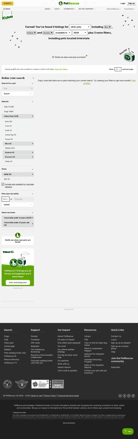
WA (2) (7, 179)
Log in (114, 339)
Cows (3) (8, 126)
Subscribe (115, 367)
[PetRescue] (69, 3)
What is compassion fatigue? (93, 349)
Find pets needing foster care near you (42, 361)
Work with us (63, 364)
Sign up (131, 3)
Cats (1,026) (9, 107)
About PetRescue (65, 336)
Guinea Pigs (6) (10, 135)
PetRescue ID (10, 356)
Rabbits (7, 349)
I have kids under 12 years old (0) (16, 223)
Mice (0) (8, 144)
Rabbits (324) (10, 148)
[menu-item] (129, 9)
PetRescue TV (10, 363)
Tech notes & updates (67, 370)
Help (113, 352)
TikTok (133, 395)
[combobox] (6, 199)
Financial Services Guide (68, 395)
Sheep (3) (8, 161)
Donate (7, 3)
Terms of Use (36, 395)
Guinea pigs (9, 346)
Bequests (35, 346)
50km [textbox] (5, 199)
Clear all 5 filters (61, 69)
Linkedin (120, 395)
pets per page (127, 69)
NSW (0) (7, 174)
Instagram (128, 395)
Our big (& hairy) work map (67, 356)
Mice (107, 27)
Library (87, 336)
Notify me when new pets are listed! (70, 57)
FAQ (86, 339)
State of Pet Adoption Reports (94, 366)
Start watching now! (18, 282)
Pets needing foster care (15, 353)
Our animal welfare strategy (66, 350)
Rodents (30, 33)
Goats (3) (8, 130)
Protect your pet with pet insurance (95, 371)
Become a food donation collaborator (42, 356)
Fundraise (35, 339)
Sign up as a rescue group (119, 347)
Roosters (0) (10, 157)
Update (7, 205)
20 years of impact (66, 339)
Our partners (63, 360)
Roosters (47, 33)
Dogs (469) (8, 111)
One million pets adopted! (69, 343)
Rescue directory (11, 359)
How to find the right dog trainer (95, 344)
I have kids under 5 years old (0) (17, 218)
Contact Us (116, 336)
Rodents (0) (9, 152)
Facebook (124, 395)
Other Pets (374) (11, 116)
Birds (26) (8, 121)
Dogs (6, 336)
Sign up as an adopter (121, 343)
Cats (6, 339)
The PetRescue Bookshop (37, 350)
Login (123, 3)
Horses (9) (9, 139)
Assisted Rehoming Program (92, 360)
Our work (62, 346)
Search (7, 94)
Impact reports (64, 367)
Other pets (8, 343)
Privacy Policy (50, 395)
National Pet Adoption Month (94, 355)
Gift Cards (35, 343)
